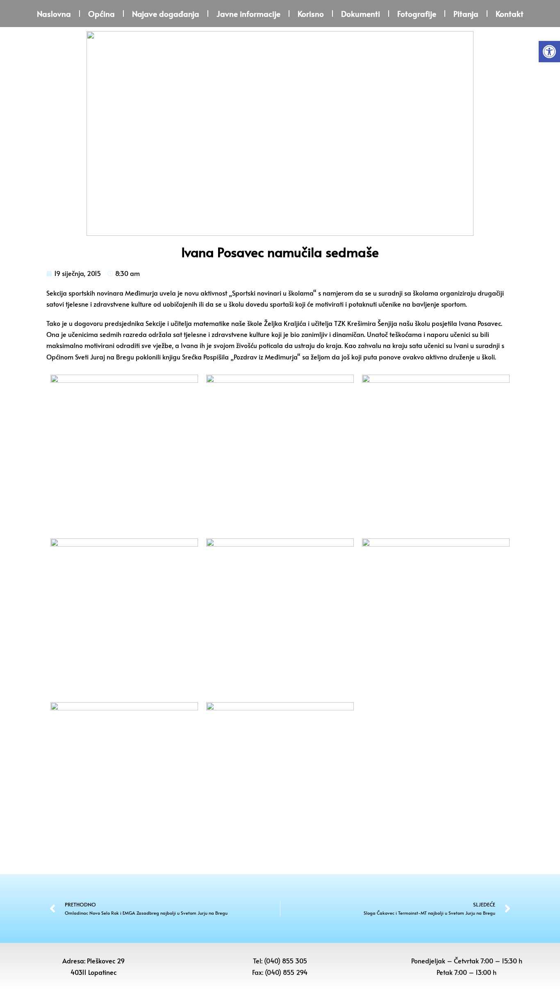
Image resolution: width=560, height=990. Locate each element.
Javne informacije (248, 13)
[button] (549, 51)
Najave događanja (165, 13)
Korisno (311, 13)
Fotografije (416, 13)
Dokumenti (360, 13)
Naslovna (54, 13)
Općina (101, 13)
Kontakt (510, 13)
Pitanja (465, 13)
